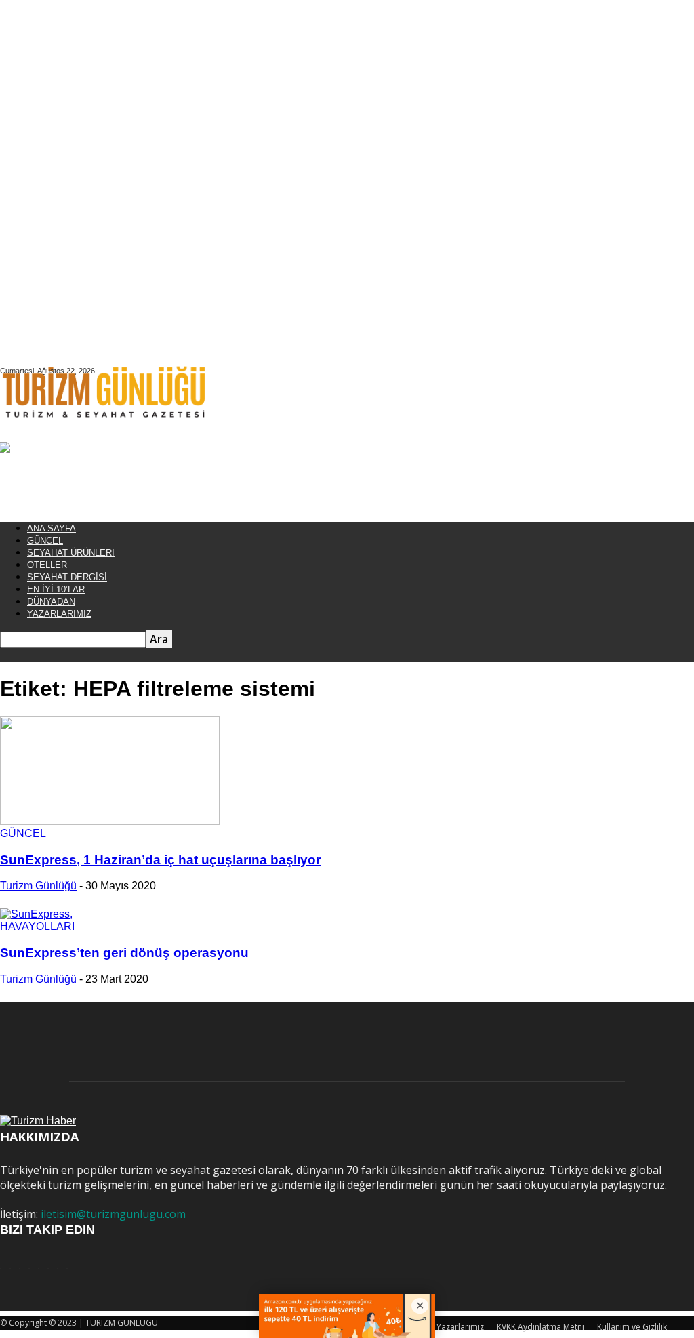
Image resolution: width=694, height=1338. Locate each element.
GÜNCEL (45, 540)
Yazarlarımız (460, 1327)
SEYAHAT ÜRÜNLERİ (71, 553)
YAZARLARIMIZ (59, 614)
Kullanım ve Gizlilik (632, 1327)
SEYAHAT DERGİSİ (67, 577)
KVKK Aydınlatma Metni (540, 1327)
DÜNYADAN (51, 601)
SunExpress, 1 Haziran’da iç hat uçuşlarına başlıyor (160, 860)
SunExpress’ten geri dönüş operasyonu (124, 953)
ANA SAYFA (51, 528)
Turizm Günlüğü (38, 885)
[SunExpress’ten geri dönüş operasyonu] (36, 914)
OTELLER (47, 565)
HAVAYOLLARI (37, 926)
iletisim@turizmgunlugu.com (113, 1214)
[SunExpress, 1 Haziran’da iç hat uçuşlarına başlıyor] (110, 821)
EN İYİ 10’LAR (56, 589)
